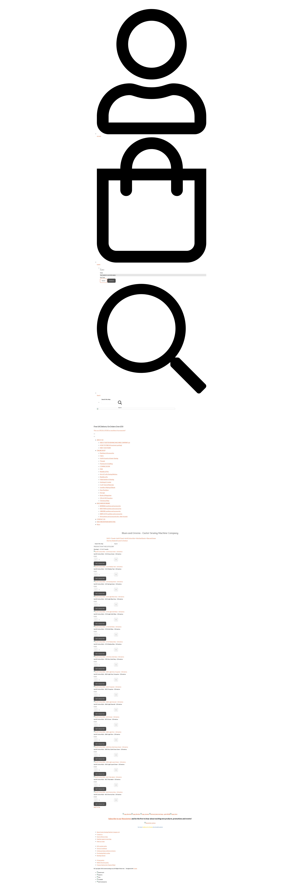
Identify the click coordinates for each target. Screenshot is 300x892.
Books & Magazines (105, 495)
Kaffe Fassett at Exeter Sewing (109, 458)
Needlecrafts (104, 477)
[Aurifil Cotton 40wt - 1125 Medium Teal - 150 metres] (108, 566)
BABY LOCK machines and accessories (111, 514)
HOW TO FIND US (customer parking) (111, 445)
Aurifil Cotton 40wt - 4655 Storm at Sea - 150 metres (107, 794)
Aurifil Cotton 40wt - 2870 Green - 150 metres (106, 719)
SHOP (108, 538)
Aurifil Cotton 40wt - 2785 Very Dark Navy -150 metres (108, 659)
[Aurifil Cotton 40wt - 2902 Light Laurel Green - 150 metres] (110, 762)
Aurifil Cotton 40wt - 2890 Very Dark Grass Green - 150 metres (110, 749)
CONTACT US (101, 519)
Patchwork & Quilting (106, 464)
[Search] (120, 402)
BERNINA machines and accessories (110, 506)
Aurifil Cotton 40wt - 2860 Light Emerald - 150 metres (108, 704)
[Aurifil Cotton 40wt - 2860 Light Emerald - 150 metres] (108, 702)
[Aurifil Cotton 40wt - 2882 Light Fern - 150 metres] (107, 732)
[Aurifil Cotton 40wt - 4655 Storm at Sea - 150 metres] (108, 792)
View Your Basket (111, 540)
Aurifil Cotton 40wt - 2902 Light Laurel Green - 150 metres (109, 764)
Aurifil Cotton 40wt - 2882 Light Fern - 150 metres (107, 734)
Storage (102, 493)
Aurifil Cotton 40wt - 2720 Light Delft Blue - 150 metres (108, 614)
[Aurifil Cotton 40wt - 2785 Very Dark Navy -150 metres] (109, 657)
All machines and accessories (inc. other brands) (114, 516)
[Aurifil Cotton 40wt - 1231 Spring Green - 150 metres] (108, 581)
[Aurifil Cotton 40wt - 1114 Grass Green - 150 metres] (108, 551)
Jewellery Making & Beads (107, 487)
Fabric (102, 456)
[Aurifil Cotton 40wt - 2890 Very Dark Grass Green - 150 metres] (111, 747)
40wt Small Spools (141, 538)
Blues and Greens (151, 538)
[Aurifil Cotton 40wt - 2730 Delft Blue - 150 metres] (107, 626)
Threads (102, 461)
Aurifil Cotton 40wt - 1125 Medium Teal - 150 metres (107, 569)
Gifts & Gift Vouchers (106, 498)
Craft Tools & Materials (107, 485)
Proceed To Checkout (122, 540)
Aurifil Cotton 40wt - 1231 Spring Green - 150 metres (108, 584)
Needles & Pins (104, 471)
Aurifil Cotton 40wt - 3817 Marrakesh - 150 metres (107, 779)
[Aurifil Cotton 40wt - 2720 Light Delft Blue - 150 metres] (109, 611)
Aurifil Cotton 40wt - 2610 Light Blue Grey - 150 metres (108, 599)
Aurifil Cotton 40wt (130, 538)
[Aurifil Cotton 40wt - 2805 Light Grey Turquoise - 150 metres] (110, 672)
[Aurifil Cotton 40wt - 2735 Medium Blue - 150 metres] (108, 641)
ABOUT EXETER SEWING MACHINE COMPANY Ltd (115, 442)
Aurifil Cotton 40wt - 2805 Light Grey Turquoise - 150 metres (110, 674)
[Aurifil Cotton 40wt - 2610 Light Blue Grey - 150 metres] (109, 596)
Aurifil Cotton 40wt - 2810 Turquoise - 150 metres (107, 689)
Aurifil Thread (120, 538)
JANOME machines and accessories (110, 511)
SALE (101, 469)
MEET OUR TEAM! (105, 448)
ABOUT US (100, 440)
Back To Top (97, 807)
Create (135, 868)
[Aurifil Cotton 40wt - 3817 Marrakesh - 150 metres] (108, 777)
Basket (103, 280)
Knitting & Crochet (105, 482)
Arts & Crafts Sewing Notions (108, 474)
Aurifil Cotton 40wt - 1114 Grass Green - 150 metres (107, 554)
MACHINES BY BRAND (103, 503)
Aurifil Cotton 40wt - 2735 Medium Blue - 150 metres (107, 644)
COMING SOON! (105, 466)
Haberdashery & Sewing (107, 479)
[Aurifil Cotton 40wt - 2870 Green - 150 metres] (106, 717)
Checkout (111, 280)
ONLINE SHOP (101, 450)
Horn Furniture (104, 490)
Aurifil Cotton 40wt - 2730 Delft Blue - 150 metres (107, 629)
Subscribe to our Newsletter (119, 819)
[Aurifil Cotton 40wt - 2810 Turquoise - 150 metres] (107, 687)
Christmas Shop (104, 501)
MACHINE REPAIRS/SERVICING (106, 522)
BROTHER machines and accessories (110, 508)
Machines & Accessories (107, 453)
